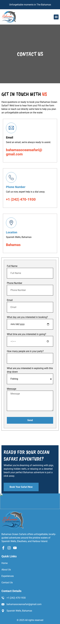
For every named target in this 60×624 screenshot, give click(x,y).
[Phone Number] (11, 177)
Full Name (12, 266)
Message (11, 388)
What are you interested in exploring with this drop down (30, 370)
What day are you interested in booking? (27, 317)
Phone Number (15, 187)
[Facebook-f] (3, 548)
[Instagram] (9, 548)
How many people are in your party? (25, 351)
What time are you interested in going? (26, 334)
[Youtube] (15, 548)
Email (10, 300)
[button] (56, 17)
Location (11, 232)
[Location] (11, 222)
